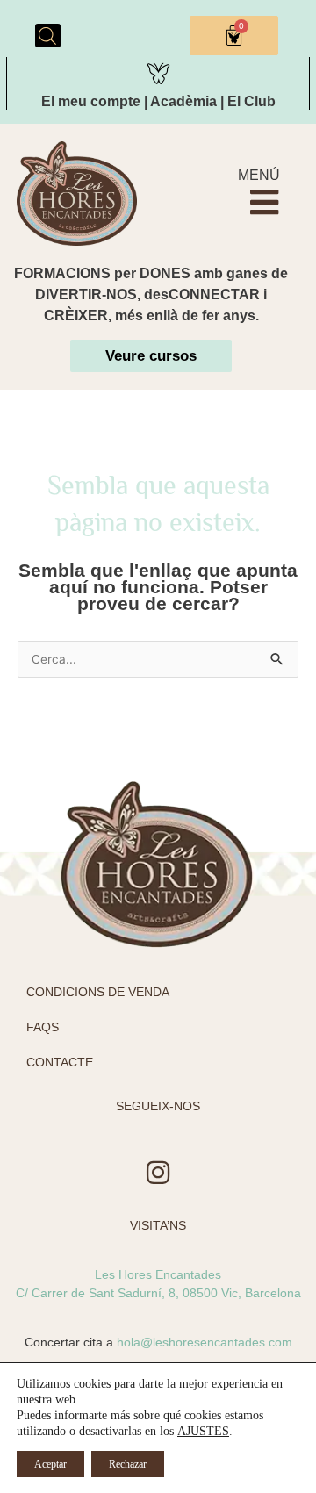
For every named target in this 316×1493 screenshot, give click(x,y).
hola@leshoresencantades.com (204, 1342)
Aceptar (50, 1464)
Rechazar (128, 1464)
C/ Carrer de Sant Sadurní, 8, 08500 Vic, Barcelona (158, 1293)
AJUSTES (203, 1431)
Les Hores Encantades (158, 1274)
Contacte (59, 1062)
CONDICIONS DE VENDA (97, 992)
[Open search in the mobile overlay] (47, 36)
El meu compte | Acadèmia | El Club (158, 101)
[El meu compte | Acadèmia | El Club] (158, 70)
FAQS (42, 1027)
